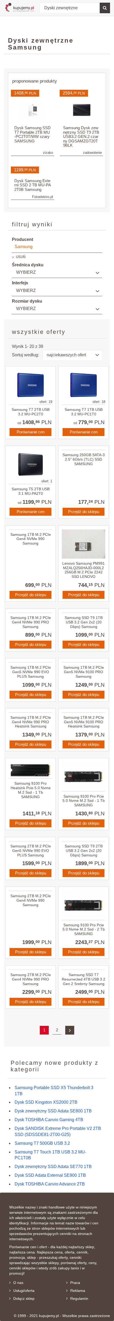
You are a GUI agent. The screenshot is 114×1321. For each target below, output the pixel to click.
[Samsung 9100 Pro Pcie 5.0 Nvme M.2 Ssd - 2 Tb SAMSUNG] (83, 905)
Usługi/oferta (23, 1290)
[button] (72, 355)
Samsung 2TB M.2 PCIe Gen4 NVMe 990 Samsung (30, 900)
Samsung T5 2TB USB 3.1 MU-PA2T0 (31, 491)
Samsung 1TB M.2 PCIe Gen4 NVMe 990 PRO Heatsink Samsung (30, 722)
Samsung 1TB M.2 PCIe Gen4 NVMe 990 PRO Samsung (30, 622)
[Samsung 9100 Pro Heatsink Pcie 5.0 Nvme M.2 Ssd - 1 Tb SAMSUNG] (30, 770)
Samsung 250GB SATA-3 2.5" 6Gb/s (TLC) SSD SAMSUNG (84, 459)
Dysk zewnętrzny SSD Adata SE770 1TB (53, 1166)
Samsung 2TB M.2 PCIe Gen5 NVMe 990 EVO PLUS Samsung (30, 850)
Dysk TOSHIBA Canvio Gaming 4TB (49, 1119)
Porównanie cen (31, 432)
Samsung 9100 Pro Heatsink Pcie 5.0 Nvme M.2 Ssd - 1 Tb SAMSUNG (31, 790)
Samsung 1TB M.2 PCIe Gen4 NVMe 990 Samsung (30, 539)
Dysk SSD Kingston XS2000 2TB (46, 1102)
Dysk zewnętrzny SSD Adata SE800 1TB (53, 1111)
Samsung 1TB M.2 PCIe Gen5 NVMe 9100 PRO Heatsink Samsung (83, 722)
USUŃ (20, 257)
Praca (75, 1282)
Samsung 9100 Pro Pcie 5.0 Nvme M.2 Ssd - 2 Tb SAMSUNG (84, 929)
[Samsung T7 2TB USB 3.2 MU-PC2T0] (30, 384)
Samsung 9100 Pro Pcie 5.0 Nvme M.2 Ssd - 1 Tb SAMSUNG (84, 800)
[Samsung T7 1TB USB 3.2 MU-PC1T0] (83, 384)
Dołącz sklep (23, 1298)
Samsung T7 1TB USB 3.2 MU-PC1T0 (84, 411)
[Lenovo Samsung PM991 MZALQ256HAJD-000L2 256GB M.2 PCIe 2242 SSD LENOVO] (83, 543)
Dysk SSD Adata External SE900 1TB (50, 1175)
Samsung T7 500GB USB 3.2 (42, 1143)
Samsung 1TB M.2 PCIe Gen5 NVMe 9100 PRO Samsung (83, 672)
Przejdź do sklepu (83, 511)
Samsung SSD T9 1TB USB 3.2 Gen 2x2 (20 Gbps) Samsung (84, 622)
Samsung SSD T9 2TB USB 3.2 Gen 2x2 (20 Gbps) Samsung (84, 850)
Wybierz (26, 272)
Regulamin (79, 1298)
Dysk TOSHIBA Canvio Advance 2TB (50, 1184)
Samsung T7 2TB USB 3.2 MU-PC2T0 (31, 411)
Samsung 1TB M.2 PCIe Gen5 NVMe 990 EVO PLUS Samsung (30, 672)
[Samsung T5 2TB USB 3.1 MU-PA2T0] (30, 464)
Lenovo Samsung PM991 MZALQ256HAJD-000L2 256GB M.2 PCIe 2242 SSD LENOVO (83, 570)
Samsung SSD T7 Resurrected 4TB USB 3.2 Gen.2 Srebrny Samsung (83, 979)
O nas (18, 1282)
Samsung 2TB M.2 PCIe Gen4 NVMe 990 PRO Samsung (30, 979)
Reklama (77, 1290)
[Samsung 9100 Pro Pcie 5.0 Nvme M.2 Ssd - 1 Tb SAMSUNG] (83, 776)
